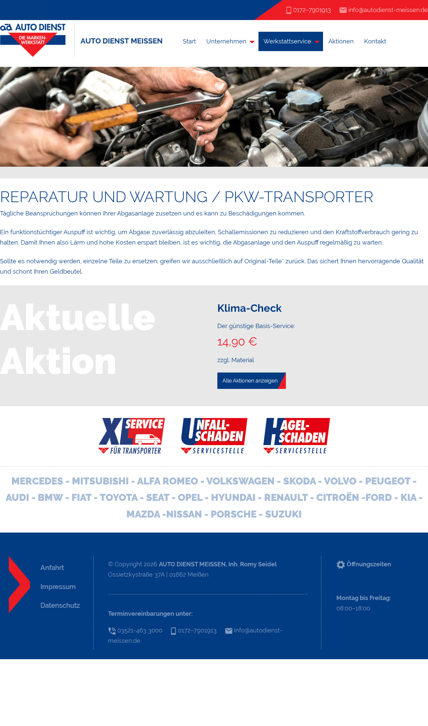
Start (189, 41)
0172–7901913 (311, 9)
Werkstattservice (287, 41)
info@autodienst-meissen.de (387, 9)
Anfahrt (52, 568)
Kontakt (375, 41)
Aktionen (341, 41)
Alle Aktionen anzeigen (250, 381)
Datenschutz (60, 605)
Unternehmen (226, 41)
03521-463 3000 (139, 630)
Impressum (58, 587)
